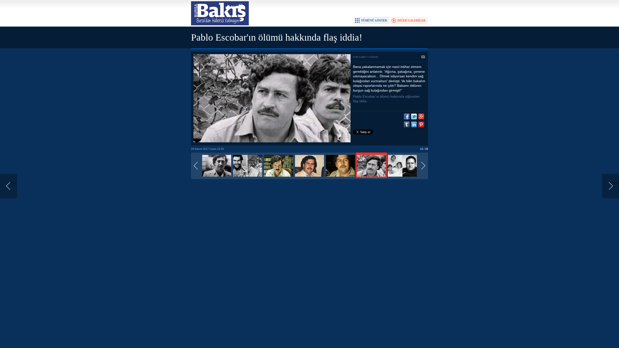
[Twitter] (414, 116)
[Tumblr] (407, 124)
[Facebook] (407, 116)
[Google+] (421, 116)
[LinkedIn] (414, 124)
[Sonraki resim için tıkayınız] (272, 141)
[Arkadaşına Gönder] (423, 57)
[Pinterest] (421, 124)
